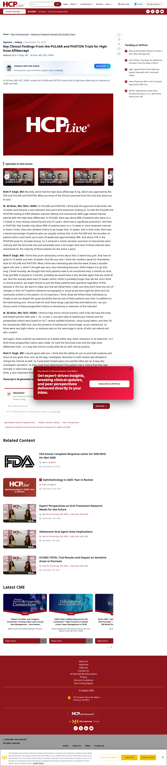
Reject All (129, 757)
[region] (83, 757)
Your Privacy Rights (109, 757)
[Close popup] (130, 369)
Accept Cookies (147, 757)
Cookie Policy (38, 763)
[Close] (163, 757)
